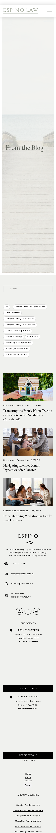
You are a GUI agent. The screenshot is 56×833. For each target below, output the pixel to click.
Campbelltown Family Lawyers (28, 810)
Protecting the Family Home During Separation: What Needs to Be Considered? (27, 414)
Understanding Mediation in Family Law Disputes (27, 518)
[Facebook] (28, 611)
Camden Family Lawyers (28, 805)
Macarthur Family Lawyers (28, 821)
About (28, 777)
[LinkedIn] (36, 611)
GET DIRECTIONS (28, 688)
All (6, 307)
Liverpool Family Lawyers (28, 816)
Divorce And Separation (16, 405)
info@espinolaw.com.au (22, 574)
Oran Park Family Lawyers (28, 826)
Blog (27, 785)
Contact (28, 781)
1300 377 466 (19, 564)
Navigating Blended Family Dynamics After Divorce (21, 467)
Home (28, 774)
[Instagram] (19, 611)
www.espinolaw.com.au (22, 584)
